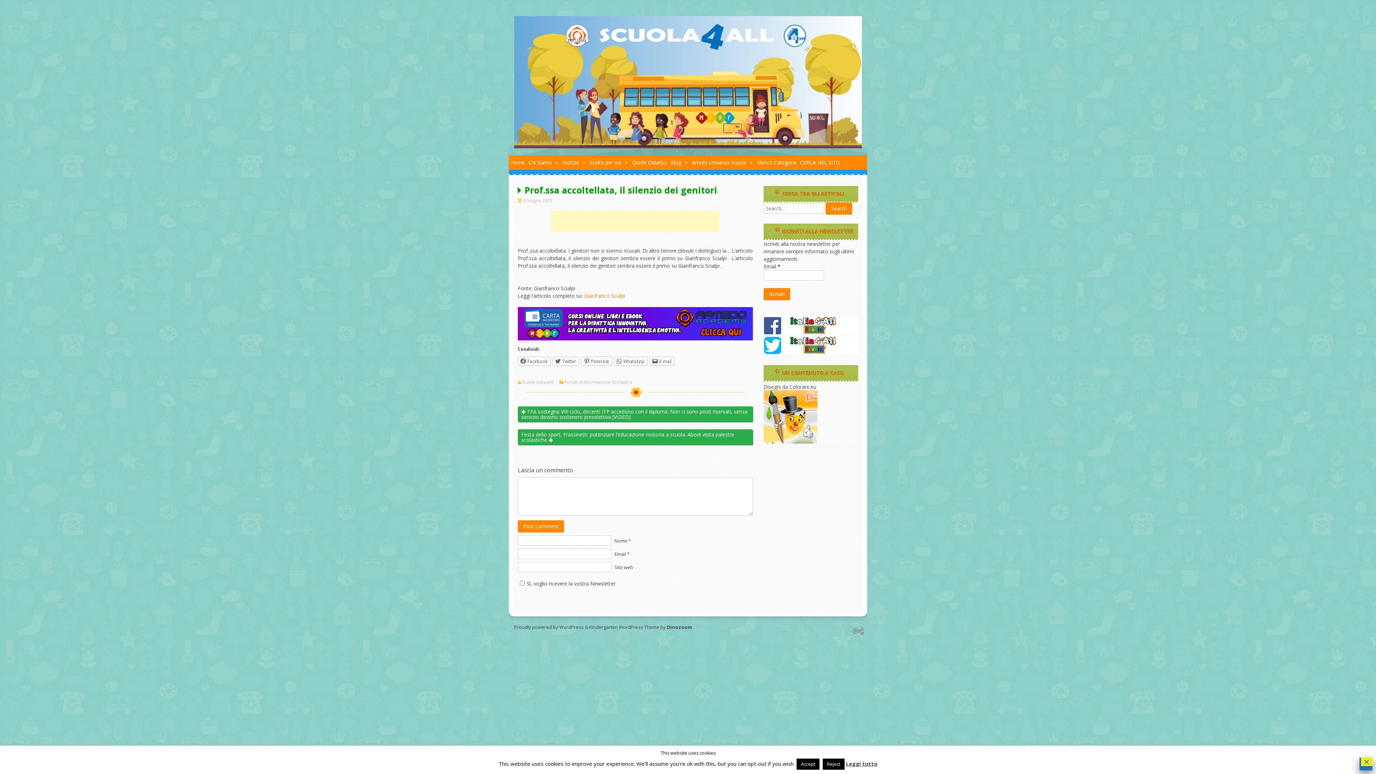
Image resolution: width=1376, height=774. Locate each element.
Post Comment (541, 526)
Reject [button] (833, 764)
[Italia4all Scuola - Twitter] (811, 352)
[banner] (635, 338)
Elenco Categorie (777, 162)
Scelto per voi (605, 162)
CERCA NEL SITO (820, 162)
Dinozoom (679, 627)
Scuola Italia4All (538, 382)
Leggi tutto (862, 763)
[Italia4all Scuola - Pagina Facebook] (811, 332)
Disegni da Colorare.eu (790, 386)
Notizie (571, 162)
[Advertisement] (635, 221)
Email (772, 266)
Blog (675, 162)
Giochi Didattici (649, 162)
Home (518, 162)
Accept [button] (808, 764)
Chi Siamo (540, 162)
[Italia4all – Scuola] (688, 146)
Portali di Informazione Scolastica (598, 382)
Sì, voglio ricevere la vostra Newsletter (571, 583)
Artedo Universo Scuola (719, 162)
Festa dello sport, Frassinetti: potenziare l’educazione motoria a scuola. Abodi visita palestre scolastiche (627, 437)
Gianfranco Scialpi (604, 295)
